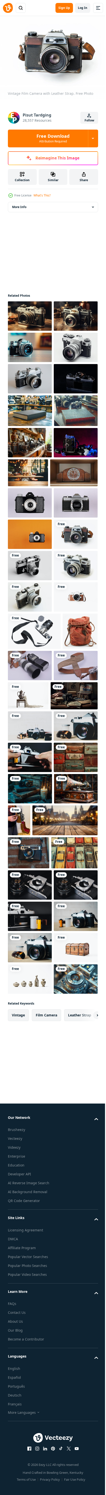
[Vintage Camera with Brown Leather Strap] (30, 878)
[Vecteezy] (8, 8)
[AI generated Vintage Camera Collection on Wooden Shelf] (30, 567)
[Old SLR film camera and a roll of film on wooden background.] (30, 1424)
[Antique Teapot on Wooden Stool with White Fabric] (74, 982)
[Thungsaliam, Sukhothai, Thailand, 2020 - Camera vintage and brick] (28, 1265)
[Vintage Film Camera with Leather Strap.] (30, 752)
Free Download (53, 138)
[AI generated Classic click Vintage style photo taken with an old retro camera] (30, 313)
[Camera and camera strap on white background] (67, 946)
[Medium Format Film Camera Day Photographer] (30, 598)
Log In (82, 8)
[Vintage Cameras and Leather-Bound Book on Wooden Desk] (30, 502)
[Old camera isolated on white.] (30, 407)
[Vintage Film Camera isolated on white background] (30, 658)
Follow (89, 120)
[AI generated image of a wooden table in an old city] (40, 1233)
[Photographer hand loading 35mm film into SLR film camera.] (30, 1107)
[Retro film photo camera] (34, 912)
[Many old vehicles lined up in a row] (31, 1298)
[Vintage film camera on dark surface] (30, 470)
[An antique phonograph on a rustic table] (30, 1201)
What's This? (42, 195)
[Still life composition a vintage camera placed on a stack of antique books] (30, 1169)
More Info (19, 204)
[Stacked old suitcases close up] (30, 1138)
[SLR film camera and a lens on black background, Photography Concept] (30, 1330)
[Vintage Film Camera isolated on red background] (30, 721)
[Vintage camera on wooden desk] (30, 376)
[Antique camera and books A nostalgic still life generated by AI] (31, 1014)
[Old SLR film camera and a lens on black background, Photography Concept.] (30, 1362)
